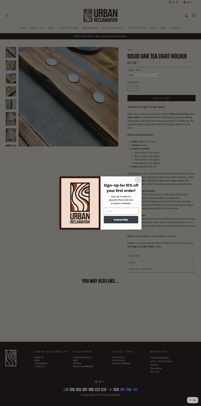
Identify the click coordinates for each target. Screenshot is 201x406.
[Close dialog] (138, 179)
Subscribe (121, 220)
